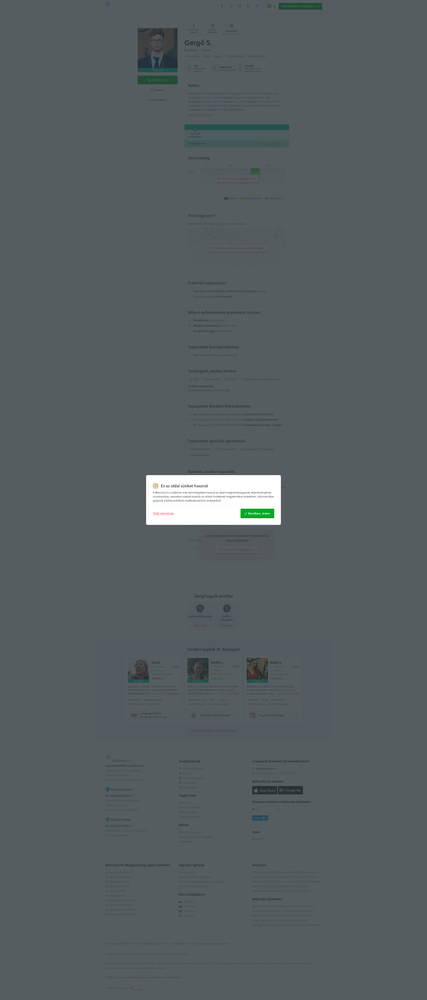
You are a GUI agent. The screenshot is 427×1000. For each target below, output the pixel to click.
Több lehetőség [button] (163, 513)
